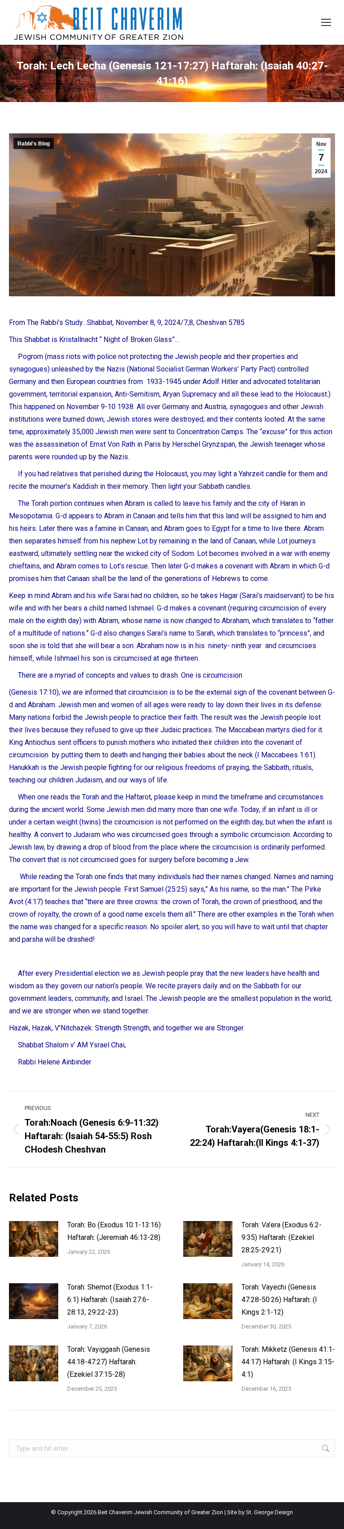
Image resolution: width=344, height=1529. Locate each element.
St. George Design (269, 1512)
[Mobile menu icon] (326, 22)
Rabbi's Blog (33, 144)
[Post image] (33, 1239)
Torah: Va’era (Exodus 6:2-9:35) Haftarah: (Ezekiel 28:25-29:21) (281, 1237)
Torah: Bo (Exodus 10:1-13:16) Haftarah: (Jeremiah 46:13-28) (114, 1231)
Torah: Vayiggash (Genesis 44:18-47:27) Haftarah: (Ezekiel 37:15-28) (108, 1362)
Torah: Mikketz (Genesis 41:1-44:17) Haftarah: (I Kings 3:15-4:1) (288, 1362)
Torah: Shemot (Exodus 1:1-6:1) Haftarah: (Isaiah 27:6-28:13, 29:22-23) (110, 1299)
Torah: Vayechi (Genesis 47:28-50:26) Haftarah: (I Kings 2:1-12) (279, 1299)
